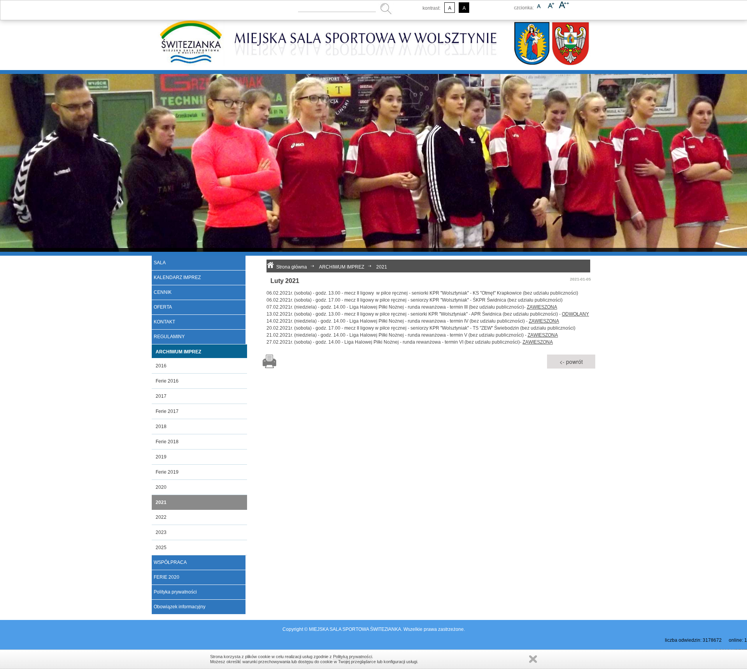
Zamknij (533, 659)
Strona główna (291, 267)
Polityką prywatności (352, 656)
